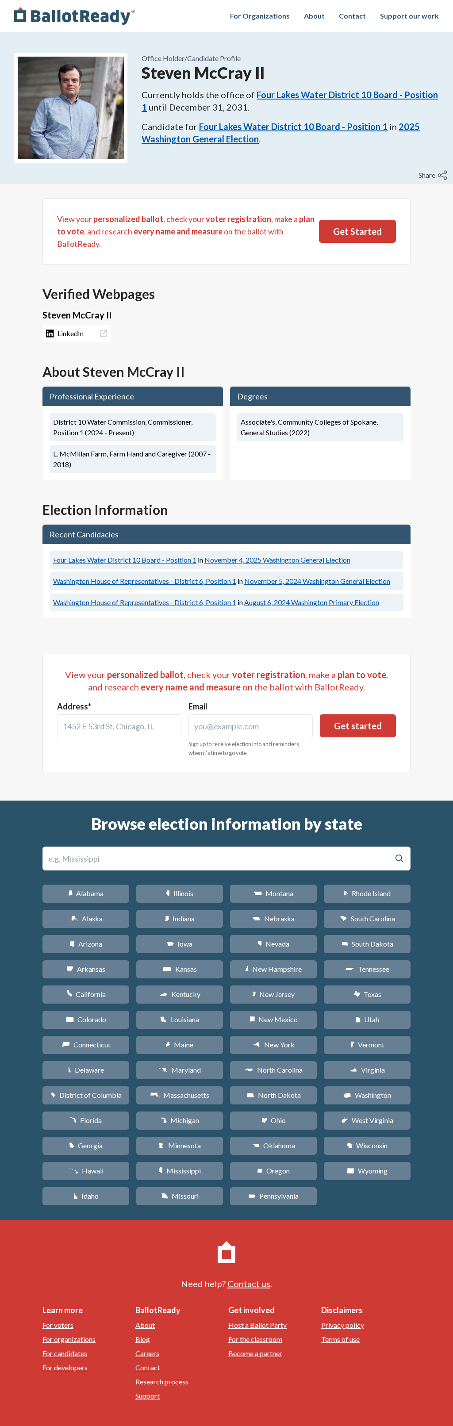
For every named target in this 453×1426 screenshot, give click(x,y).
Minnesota (180, 1145)
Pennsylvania (274, 1196)
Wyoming (367, 1170)
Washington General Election (277, 560)
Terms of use (340, 1339)
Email (197, 706)
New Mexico (274, 1019)
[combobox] (119, 726)
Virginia (367, 1070)
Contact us (248, 1283)
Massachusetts (179, 1095)
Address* (74, 706)
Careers (147, 1353)
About (314, 16)
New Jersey (273, 994)
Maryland (180, 1070)
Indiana (180, 918)
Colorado (86, 1019)
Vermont (367, 1044)
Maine (179, 1044)
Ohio (273, 1120)
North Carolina (273, 1070)
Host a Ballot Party (257, 1325)
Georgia (86, 1145)
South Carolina (367, 918)
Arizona (85, 943)
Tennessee (367, 969)
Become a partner (255, 1353)
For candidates (64, 1353)
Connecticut (86, 1044)
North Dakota (273, 1095)
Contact (352, 16)
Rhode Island (367, 893)
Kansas (180, 969)
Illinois (179, 893)
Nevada (273, 943)
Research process (161, 1381)
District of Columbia (86, 1095)
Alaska (86, 918)
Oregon (273, 1170)
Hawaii (86, 1170)
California (86, 994)
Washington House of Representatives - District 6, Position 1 (144, 581)
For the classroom (255, 1339)
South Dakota (367, 943)
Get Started (357, 231)
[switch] (433, 175)
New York (274, 1044)
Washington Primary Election (311, 602)
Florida (86, 1120)
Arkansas (86, 969)
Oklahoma (273, 1145)
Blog (142, 1339)
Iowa (179, 943)
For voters (57, 1325)
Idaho (86, 1196)
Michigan (180, 1120)
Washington (367, 1095)
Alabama (86, 893)
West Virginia (367, 1120)
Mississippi (179, 1170)
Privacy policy (342, 1325)
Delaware (86, 1070)
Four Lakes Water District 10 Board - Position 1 (293, 126)
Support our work (409, 16)
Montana (273, 893)
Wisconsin (367, 1145)
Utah (367, 1019)
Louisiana (179, 1019)
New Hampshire (273, 969)
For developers (65, 1367)
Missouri (180, 1196)
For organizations (69, 1339)
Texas (367, 994)
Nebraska (274, 918)
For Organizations (260, 16)
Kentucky (179, 994)
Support (147, 1396)
